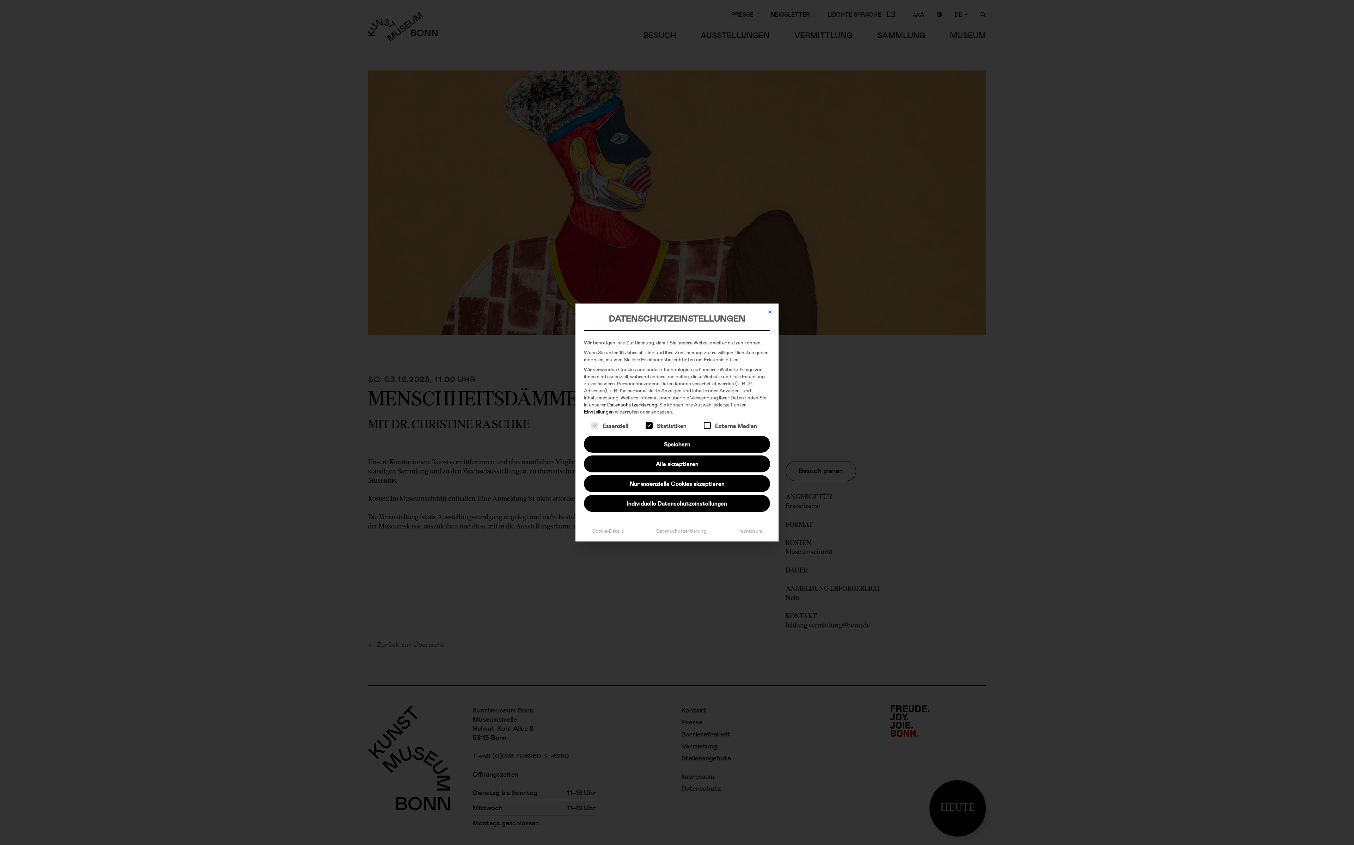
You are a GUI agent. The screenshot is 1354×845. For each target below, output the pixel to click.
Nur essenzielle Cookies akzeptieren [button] (677, 483)
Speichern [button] (677, 444)
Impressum (750, 531)
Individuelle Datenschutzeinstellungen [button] (677, 503)
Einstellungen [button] (599, 412)
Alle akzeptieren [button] (677, 463)
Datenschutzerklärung (632, 405)
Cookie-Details (608, 531)
